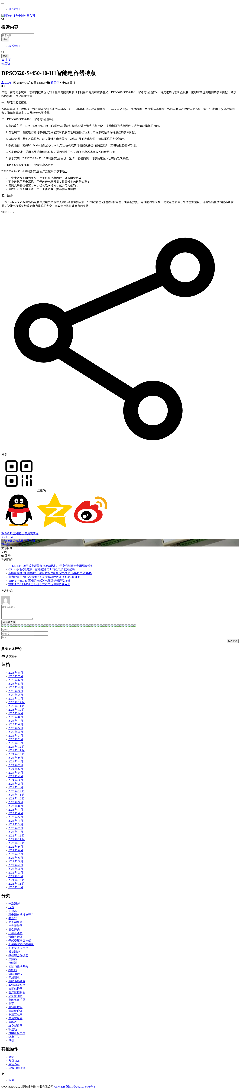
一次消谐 (14, 903)
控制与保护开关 (18, 966)
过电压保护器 (16, 1033)
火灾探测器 (15, 996)
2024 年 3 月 (15, 779)
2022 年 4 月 (15, 865)
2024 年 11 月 (16, 750)
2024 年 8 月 (15, 761)
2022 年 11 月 (16, 839)
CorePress (59, 1086)
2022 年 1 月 (15, 876)
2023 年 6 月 (15, 813)
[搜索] (120, 52)
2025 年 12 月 (16, 702)
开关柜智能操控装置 (21, 944)
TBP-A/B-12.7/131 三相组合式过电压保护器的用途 (39, 584)
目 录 (7, 555)
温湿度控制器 (16, 992)
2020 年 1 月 (15, 887)
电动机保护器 (16, 999)
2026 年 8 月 (15, 672)
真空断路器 (15, 1025)
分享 (4, 454)
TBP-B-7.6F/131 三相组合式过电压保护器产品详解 (39, 580)
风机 (11, 1040)
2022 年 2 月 (15, 872)
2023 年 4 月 (15, 820)
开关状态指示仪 (18, 948)
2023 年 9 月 (15, 802)
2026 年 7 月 (15, 676)
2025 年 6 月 (15, 724)
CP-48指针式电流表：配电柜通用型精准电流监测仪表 (41, 569)
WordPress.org (16, 1067)
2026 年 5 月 (15, 683)
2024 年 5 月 (15, 772)
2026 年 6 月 (15, 680)
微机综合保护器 (18, 955)
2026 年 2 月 (15, 694)
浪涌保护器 (15, 988)
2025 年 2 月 (15, 739)
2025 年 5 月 (15, 728)
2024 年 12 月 (16, 746)
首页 (11, 1080)
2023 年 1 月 (15, 831)
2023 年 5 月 (15, 817)
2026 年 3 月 (15, 691)
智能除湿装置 (16, 981)
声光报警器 (15, 925)
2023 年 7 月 (15, 809)
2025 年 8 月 (15, 717)
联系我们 (14, 9)
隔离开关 (14, 1036)
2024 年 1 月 (15, 787)
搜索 (5, 39)
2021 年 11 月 (16, 883)
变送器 (12, 918)
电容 (11, 1003)
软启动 (5, 63)
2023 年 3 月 (15, 824)
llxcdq (7, 82)
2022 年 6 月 (15, 857)
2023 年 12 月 (16, 791)
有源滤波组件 (16, 985)
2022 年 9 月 (15, 846)
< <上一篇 (7, 537)
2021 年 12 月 (16, 879)
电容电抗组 (15, 1007)
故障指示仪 (15, 973)
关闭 (4, 551)
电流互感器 (15, 1014)
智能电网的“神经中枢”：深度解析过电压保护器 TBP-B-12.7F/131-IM (50, 573)
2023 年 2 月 (15, 828)
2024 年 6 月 (15, 768)
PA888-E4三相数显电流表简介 (19, 533)
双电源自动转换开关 (21, 914)
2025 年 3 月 (15, 735)
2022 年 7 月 (15, 854)
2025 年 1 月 (15, 742)
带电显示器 (15, 936)
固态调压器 (15, 922)
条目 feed (14, 1060)
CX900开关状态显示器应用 (18, 540)
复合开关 (14, 929)
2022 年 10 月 (16, 842)
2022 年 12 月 (16, 835)
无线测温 (14, 977)
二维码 (41, 490)
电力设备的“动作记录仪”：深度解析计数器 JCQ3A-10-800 (44, 576)
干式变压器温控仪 (19, 940)
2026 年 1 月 (15, 698)
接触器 (12, 962)
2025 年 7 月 (15, 720)
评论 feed (14, 1064)
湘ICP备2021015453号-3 (80, 1086)
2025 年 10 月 (16, 709)
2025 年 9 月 (15, 713)
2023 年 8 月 (15, 805)
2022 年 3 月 (15, 868)
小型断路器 (15, 933)
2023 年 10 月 (16, 798)
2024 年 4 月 (15, 776)
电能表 (12, 1022)
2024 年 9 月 (15, 757)
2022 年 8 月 (15, 850)
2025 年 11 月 (16, 705)
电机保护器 (15, 1010)
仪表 (11, 907)
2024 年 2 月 (15, 783)
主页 (8, 59)
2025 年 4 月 (15, 731)
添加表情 (10, 622)
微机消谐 (14, 951)
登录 (5, 56)
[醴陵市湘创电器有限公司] (18, 15)
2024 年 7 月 (15, 765)
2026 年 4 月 (15, 687)
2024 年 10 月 (16, 754)
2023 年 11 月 (16, 794)
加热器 (12, 910)
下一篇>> (7, 544)
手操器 (12, 959)
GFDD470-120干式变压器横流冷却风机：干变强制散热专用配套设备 (50, 565)
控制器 (12, 970)
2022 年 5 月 (15, 861)
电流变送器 (15, 1018)
